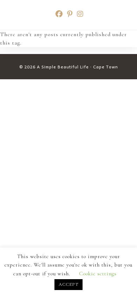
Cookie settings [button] (98, 273)
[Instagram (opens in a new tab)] (79, 14)
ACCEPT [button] (68, 284)
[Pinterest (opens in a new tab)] (70, 14)
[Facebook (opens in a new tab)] (59, 14)
